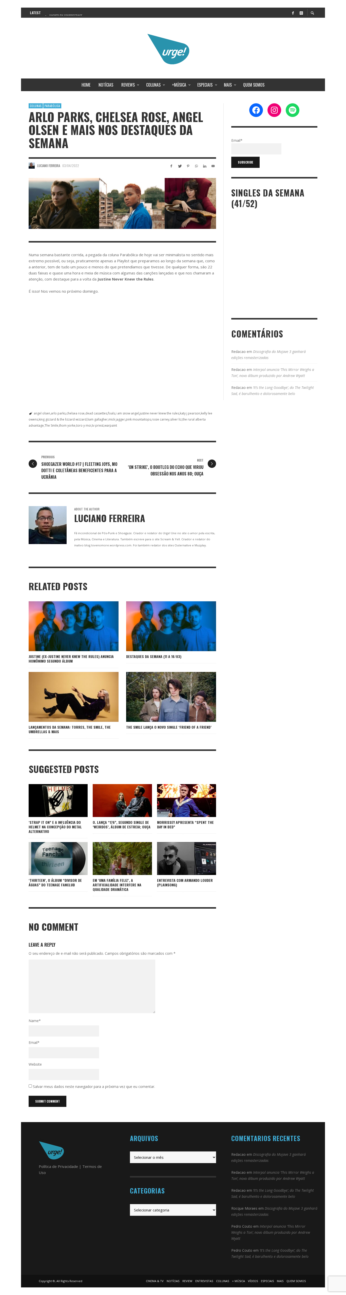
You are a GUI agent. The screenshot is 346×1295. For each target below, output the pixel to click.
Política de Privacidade (58, 1166)
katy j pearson (190, 413)
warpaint (110, 425)
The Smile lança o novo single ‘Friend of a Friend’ (169, 727)
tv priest (98, 425)
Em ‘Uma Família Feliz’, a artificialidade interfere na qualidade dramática (117, 885)
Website (35, 1064)
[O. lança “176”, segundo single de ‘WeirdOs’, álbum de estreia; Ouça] (114, 800)
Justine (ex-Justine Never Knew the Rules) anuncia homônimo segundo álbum (71, 659)
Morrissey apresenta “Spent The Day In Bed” (185, 824)
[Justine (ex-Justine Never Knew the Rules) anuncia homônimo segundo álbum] (65, 626)
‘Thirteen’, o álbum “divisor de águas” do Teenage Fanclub (55, 882)
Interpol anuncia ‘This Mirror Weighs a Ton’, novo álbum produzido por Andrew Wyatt (270, 1232)
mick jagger (116, 419)
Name (35, 1020)
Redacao (238, 351)
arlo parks (58, 413)
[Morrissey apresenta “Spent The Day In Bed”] (178, 800)
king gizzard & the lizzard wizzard (63, 419)
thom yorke (67, 425)
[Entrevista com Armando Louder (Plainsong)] (178, 858)
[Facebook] (293, 13)
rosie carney (160, 419)
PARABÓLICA (52, 106)
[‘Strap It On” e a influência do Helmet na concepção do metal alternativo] (50, 800)
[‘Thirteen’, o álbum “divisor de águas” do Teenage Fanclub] (50, 858)
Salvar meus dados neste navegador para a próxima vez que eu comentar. (94, 1086)
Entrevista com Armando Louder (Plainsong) (185, 882)
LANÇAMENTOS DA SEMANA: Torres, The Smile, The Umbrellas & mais (70, 729)
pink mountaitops (138, 419)
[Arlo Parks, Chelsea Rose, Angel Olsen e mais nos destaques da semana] (122, 203)
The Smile (51, 425)
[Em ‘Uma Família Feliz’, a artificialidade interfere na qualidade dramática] (114, 858)
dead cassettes (96, 413)
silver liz (176, 419)
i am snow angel (127, 413)
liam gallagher (97, 419)
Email (34, 1042)
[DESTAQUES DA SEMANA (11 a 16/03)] (163, 626)
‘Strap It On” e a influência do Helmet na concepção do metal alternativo (55, 827)
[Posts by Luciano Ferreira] (32, 166)
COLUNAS (36, 106)
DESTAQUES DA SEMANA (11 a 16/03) (153, 656)
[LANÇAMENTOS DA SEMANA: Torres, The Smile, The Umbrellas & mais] (65, 696)
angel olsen (42, 413)
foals (111, 413)
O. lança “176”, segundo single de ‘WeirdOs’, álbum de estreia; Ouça (121, 824)
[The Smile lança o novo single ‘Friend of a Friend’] (163, 696)
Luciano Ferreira (48, 165)
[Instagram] (301, 13)
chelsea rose (75, 413)
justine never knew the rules (159, 413)
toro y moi (83, 425)
